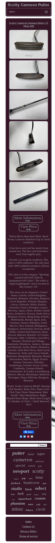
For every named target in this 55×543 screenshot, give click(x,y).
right (45, 504)
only (44, 493)
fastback (15, 483)
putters (16, 479)
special (20, 465)
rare (31, 478)
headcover (31, 483)
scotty (38, 471)
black (28, 489)
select (40, 488)
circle (41, 509)
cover (31, 465)
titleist (17, 509)
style (44, 483)
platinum (39, 461)
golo (40, 466)
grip (24, 478)
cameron (22, 460)
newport (21, 471)
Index (28, 521)
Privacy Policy (28, 531)
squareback (25, 498)
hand (31, 454)
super (41, 454)
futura (29, 510)
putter (18, 453)
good (29, 494)
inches (36, 495)
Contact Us (28, 526)
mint (13, 499)
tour (39, 477)
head (13, 494)
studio (16, 488)
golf (38, 504)
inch (21, 493)
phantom (18, 503)
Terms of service (28, 536)
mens (30, 504)
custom (40, 498)
